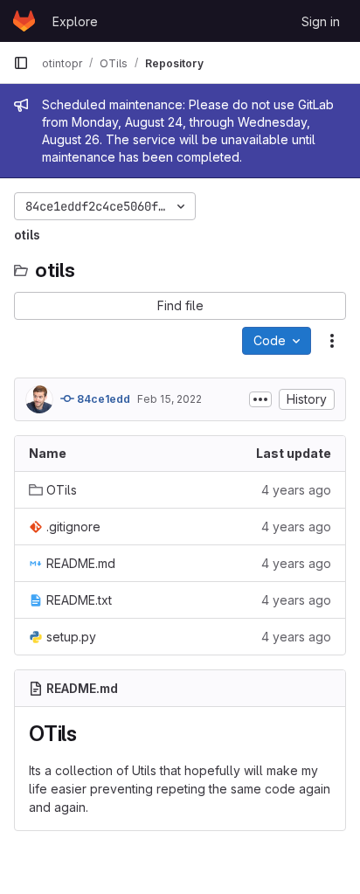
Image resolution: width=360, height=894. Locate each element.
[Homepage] (24, 21)
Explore (75, 21)
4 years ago (296, 489)
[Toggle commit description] (260, 399)
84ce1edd (102, 398)
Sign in (320, 21)
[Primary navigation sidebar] (21, 63)
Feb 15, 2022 (169, 398)
